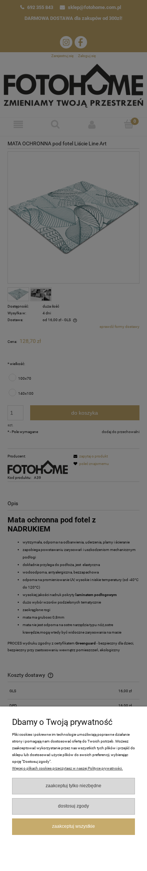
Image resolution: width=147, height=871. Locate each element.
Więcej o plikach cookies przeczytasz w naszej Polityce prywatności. (67, 768)
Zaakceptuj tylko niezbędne (73, 785)
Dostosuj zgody (73, 806)
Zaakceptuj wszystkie (73, 826)
